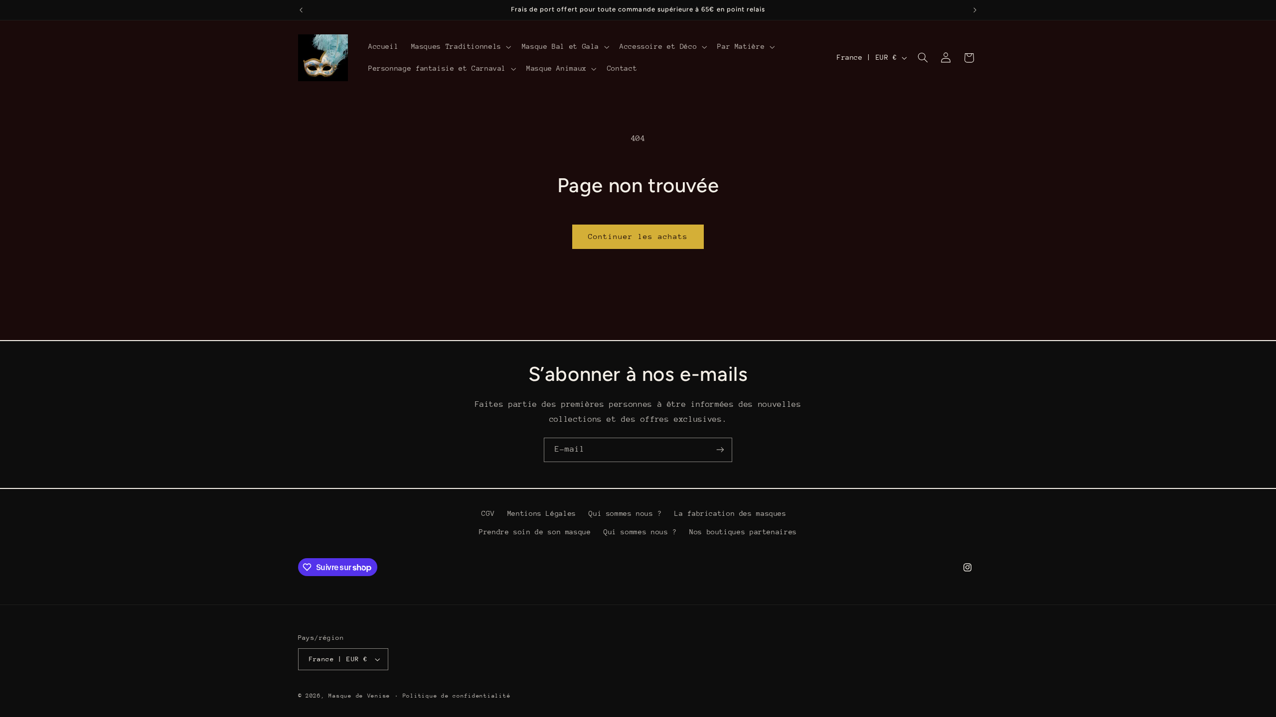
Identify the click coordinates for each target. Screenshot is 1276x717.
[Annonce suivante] (975, 10)
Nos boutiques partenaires (743, 532)
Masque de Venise (359, 696)
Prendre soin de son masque (535, 532)
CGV (487, 513)
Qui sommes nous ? (625, 513)
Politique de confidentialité (457, 696)
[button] (460, 47)
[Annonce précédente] (301, 10)
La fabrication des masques (730, 513)
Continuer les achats (638, 236)
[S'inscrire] (720, 450)
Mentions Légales (541, 513)
